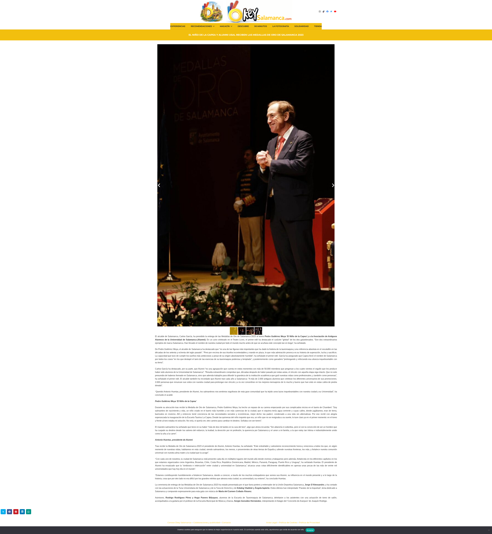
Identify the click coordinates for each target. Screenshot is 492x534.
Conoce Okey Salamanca (179, 522)
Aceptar (310, 530)
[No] (489, 530)
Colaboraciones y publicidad (206, 522)
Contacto (226, 522)
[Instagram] (320, 11)
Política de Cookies (288, 522)
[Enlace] (259, 11)
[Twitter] (331, 11)
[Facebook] (327, 11)
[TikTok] (323, 11)
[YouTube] (335, 11)
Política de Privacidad (309, 522)
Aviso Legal (271, 522)
